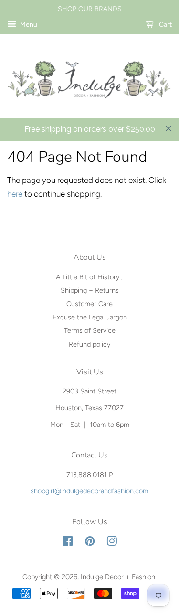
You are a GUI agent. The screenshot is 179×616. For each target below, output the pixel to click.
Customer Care (89, 303)
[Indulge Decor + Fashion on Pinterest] (89, 543)
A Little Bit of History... (90, 277)
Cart (165, 25)
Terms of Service (90, 330)
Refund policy (89, 344)
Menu (28, 25)
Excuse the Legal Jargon (90, 317)
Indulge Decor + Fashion (118, 577)
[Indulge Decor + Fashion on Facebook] (67, 543)
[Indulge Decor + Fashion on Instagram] (111, 543)
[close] (168, 128)
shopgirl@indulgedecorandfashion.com (89, 491)
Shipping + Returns (90, 290)
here (14, 194)
